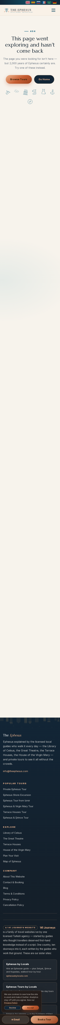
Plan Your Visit (11, 855)
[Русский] (38, 2)
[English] (27, 2)
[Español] (33, 2)
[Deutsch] (54, 2)
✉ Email (16, 1019)
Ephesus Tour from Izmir (16, 800)
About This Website (14, 876)
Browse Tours (18, 79)
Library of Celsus (12, 832)
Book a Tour (44, 1019)
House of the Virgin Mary (16, 849)
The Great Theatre (13, 838)
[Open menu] (53, 10)
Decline (12, 1008)
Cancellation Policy (13, 904)
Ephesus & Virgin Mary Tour (18, 806)
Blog (5, 887)
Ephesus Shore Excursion (17, 794)
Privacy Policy (11, 899)
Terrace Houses (12, 844)
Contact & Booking (13, 882)
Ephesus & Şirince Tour (15, 817)
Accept (30, 1008)
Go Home (44, 79)
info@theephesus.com (15, 771)
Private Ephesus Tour (14, 789)
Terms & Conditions (14, 893)
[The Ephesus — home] (18, 10)
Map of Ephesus (12, 861)
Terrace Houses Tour (14, 812)
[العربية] (49, 2)
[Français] (44, 2)
